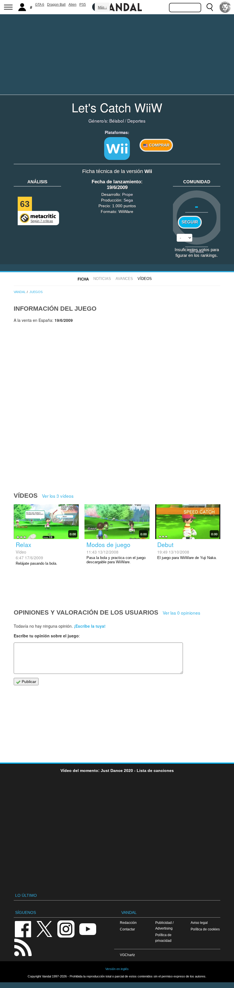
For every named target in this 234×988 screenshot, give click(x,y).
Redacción (128, 922)
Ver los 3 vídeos (58, 496)
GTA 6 (39, 5)
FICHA (83, 279)
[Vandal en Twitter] (44, 928)
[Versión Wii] (117, 148)
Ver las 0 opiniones (181, 612)
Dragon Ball (56, 5)
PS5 (82, 5)
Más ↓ (102, 7)
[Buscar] (210, 7)
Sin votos (196, 251)
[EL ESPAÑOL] (225, 7)
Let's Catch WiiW (117, 107)
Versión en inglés (117, 969)
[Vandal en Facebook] (23, 928)
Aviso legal (199, 922)
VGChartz (127, 955)
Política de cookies (205, 929)
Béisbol (116, 120)
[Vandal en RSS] (23, 947)
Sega (128, 200)
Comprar (159, 145)
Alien (72, 5)
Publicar (28, 681)
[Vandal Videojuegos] (117, 6)
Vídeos (145, 279)
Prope (127, 194)
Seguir (189, 222)
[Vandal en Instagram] (66, 928)
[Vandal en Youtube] (87, 928)
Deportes (136, 120)
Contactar (127, 929)
